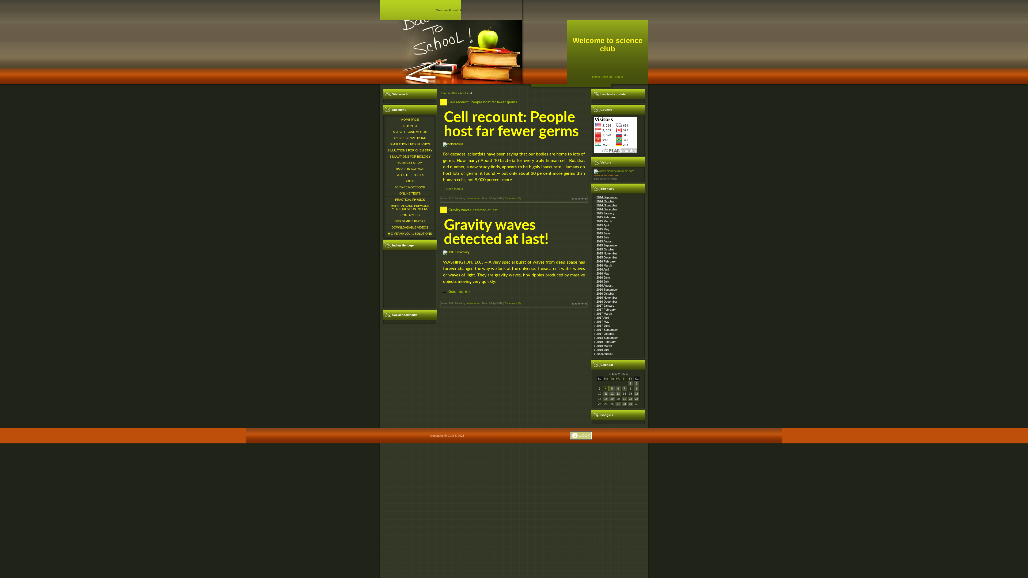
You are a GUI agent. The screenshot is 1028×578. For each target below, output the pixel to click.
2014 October (605, 201)
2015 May (602, 229)
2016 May (602, 273)
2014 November (606, 205)
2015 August (604, 241)
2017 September (607, 329)
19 (612, 398)
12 (612, 393)
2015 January (605, 213)
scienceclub (473, 198)
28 (624, 403)
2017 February (606, 309)
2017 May (602, 321)
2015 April (602, 225)
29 (630, 403)
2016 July (602, 281)
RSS (463, 10)
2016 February (606, 261)
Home (596, 76)
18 (605, 398)
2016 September (607, 289)
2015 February (606, 217)
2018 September (607, 337)
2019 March (604, 345)
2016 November (606, 297)
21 (624, 398)
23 (636, 398)
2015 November (606, 253)
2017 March (604, 313)
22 (630, 398)
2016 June (603, 277)
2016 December (606, 301)
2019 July (602, 349)
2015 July (602, 237)
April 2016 (618, 374)
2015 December (606, 257)
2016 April (602, 269)
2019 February (606, 341)
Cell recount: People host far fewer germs (482, 102)
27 (618, 403)
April (463, 93)
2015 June (603, 233)
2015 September (607, 245)
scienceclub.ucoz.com (606, 175)
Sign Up (607, 76)
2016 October (605, 293)
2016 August (604, 285)
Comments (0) (513, 198)
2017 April (602, 317)
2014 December (606, 209)
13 (618, 393)
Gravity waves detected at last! (473, 210)
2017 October (605, 333)
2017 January (605, 305)
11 (605, 393)
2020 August (604, 353)
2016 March (604, 265)
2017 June (603, 325)
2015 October (605, 249)
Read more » (454, 189)
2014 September (607, 197)
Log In (619, 76)
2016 (454, 93)
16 (636, 393)
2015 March (604, 221)
